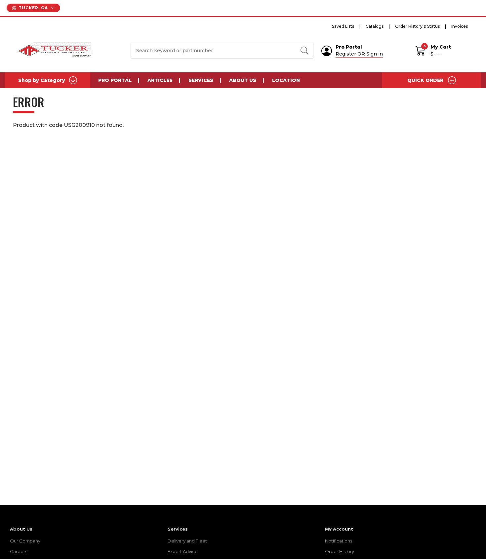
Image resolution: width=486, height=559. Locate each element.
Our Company (25, 540)
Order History (339, 551)
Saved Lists (343, 26)
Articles (160, 80)
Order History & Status (417, 26)
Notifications (338, 540)
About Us (242, 80)
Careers (18, 551)
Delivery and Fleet (187, 540)
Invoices (459, 26)
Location (286, 80)
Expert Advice (183, 551)
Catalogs (375, 26)
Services (200, 80)
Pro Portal (115, 80)
